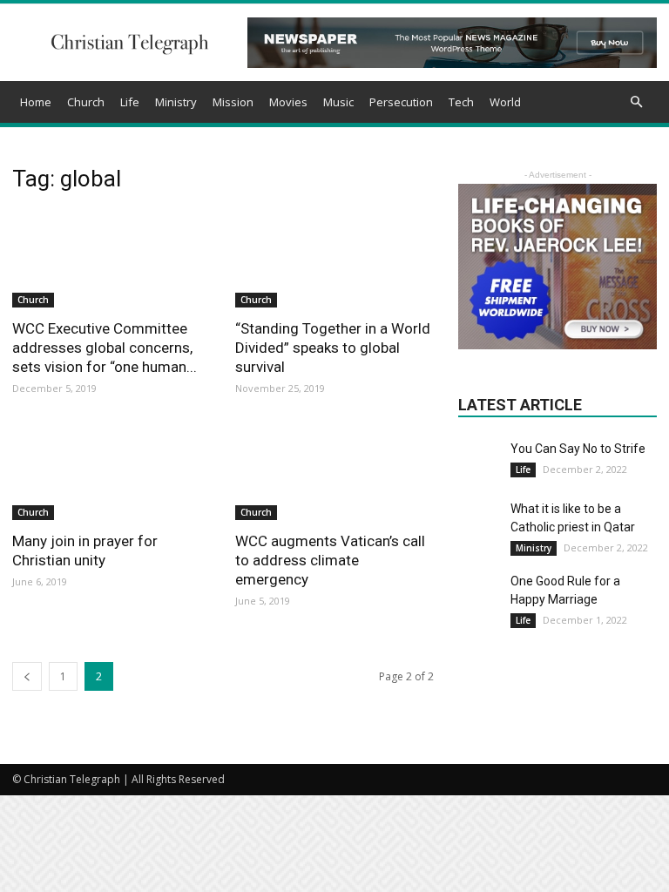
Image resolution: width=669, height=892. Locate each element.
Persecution (401, 102)
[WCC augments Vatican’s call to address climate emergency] (334, 472)
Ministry (176, 102)
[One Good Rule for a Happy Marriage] (480, 594)
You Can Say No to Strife (577, 449)
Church (86, 102)
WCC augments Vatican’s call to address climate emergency (330, 560)
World (505, 102)
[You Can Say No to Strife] (480, 454)
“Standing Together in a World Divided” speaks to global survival (332, 347)
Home (35, 102)
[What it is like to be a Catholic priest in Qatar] (480, 522)
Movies (288, 102)
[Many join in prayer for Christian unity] (111, 472)
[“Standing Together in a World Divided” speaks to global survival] (334, 258)
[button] (636, 102)
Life (129, 102)
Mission (233, 102)
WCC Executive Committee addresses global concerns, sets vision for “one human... (104, 347)
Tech (461, 102)
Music (338, 102)
